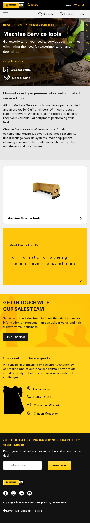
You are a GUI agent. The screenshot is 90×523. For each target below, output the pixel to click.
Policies (37, 510)
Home (6, 24)
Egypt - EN (12, 510)
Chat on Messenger (46, 413)
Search (47, 14)
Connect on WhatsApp (48, 405)
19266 (47, 397)
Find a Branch (73, 14)
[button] (79, 5)
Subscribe (60, 465)
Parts (19, 24)
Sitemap (26, 510)
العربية (69, 5)
